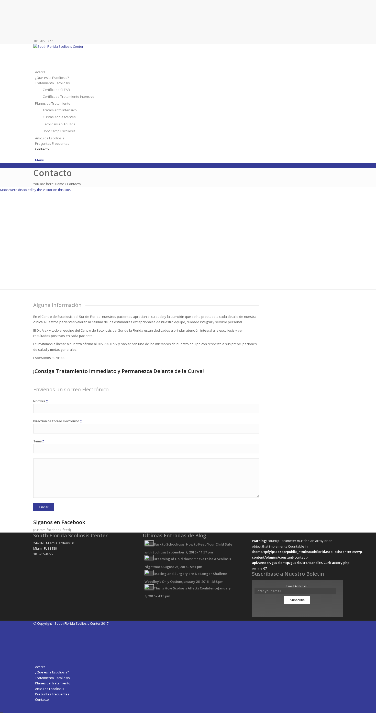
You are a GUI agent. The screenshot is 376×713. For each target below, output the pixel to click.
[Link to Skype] (36, 30)
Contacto (52, 173)
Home (59, 184)
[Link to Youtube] (36, 19)
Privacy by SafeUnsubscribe (297, 608)
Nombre (40, 401)
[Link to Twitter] (36, 8)
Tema (38, 441)
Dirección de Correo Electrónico (57, 421)
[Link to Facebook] (36, 3)
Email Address (297, 586)
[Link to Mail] (36, 24)
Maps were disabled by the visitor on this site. (35, 189)
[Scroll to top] (1, 710)
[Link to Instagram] (36, 13)
